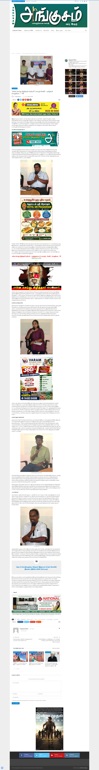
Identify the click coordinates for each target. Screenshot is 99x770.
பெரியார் (36, 619)
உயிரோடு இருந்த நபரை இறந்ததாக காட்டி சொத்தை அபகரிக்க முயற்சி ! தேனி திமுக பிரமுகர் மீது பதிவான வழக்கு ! (49, 641)
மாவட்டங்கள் (68, 30)
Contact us (28, 1)
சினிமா (52, 30)
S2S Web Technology (83, 767)
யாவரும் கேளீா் (56, 619)
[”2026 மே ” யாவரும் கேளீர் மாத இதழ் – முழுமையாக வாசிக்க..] (20, 656)
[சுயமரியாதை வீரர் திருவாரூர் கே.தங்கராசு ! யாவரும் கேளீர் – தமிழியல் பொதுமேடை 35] (52, 656)
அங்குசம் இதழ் (34, 1)
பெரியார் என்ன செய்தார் (42, 619)
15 (15, 619)
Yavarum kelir (23, 619)
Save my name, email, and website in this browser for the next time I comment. (29, 700)
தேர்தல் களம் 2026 (28, 30)
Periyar (18, 619)
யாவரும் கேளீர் (14, 88)
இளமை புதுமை (59, 30)
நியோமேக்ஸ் (46, 30)
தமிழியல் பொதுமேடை (30, 619)
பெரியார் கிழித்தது (49, 619)
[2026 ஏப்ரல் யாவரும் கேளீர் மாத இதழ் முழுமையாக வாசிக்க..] (36, 656)
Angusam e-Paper (17, 30)
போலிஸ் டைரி (39, 30)
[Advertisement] (49, 42)
